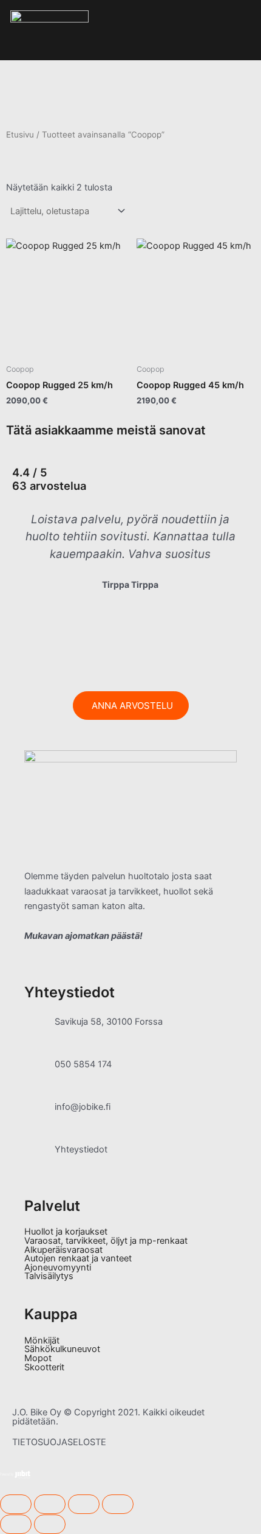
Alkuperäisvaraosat (63, 1250)
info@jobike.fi (82, 1106)
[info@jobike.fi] (39, 1115)
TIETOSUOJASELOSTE (59, 1442)
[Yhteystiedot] (39, 1157)
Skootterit (44, 1367)
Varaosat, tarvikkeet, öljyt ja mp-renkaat (106, 1241)
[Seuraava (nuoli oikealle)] (50, 1524)
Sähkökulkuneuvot (62, 1349)
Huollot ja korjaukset (65, 1231)
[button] (18, 577)
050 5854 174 (83, 1064)
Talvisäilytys (48, 1276)
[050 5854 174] (39, 1072)
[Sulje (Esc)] (118, 1504)
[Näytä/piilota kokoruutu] (50, 1504)
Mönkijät (41, 1340)
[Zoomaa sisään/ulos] (16, 1504)
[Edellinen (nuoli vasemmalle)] (16, 1524)
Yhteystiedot (81, 1149)
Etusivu (20, 134)
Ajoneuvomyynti (57, 1267)
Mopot (38, 1358)
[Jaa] (84, 1504)
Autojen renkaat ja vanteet (78, 1258)
